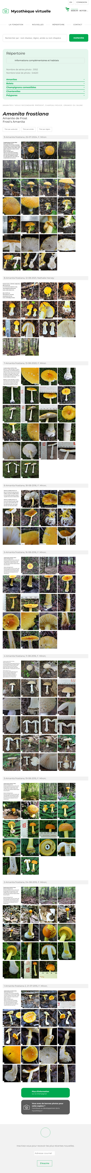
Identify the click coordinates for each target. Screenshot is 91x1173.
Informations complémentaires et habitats (37, 60)
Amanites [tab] (11, 79)
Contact (77, 25)
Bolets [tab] (9, 83)
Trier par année (28, 129)
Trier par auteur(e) (11, 129)
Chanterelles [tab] (13, 91)
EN (71, 2)
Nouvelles (38, 25)
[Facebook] (45, 1132)
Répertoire (58, 25)
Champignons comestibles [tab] (21, 87)
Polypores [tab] (11, 95)
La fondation (16, 25)
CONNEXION (81, 2)
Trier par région (44, 129)
